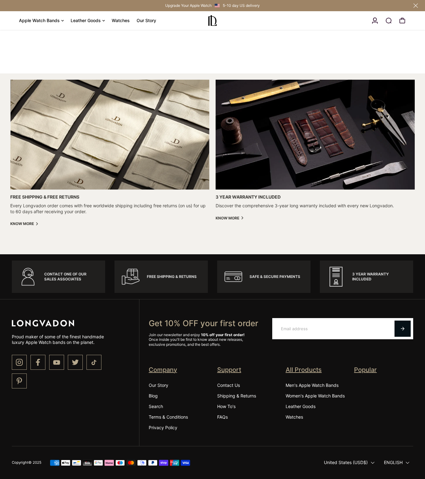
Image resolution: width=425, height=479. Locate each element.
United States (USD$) (346, 462)
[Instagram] (19, 362)
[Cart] (402, 20)
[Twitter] (75, 362)
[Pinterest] (19, 380)
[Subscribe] (403, 329)
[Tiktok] (93, 362)
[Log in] (375, 20)
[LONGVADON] (212, 20)
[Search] (388, 20)
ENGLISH (393, 462)
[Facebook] (37, 362)
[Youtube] (56, 362)
